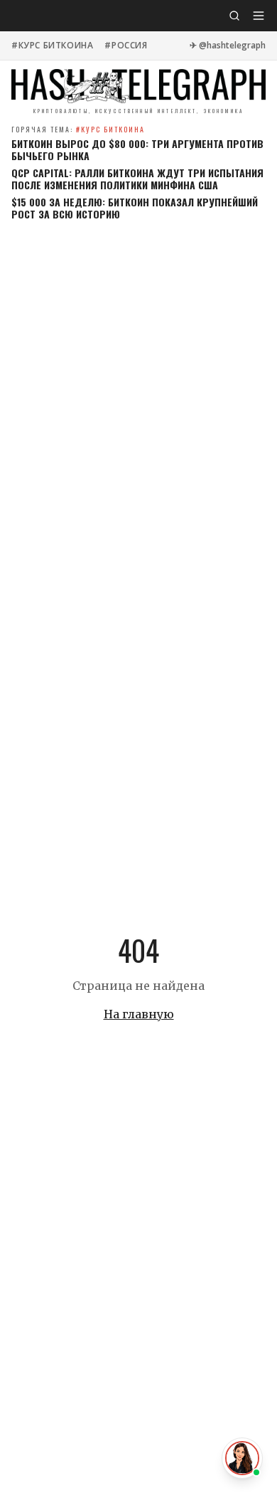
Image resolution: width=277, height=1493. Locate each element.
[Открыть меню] (258, 16)
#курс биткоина (52, 45)
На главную (139, 1014)
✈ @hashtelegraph (228, 45)
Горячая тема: (78, 129)
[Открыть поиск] (234, 15)
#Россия (125, 45)
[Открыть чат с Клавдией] (242, 1458)
